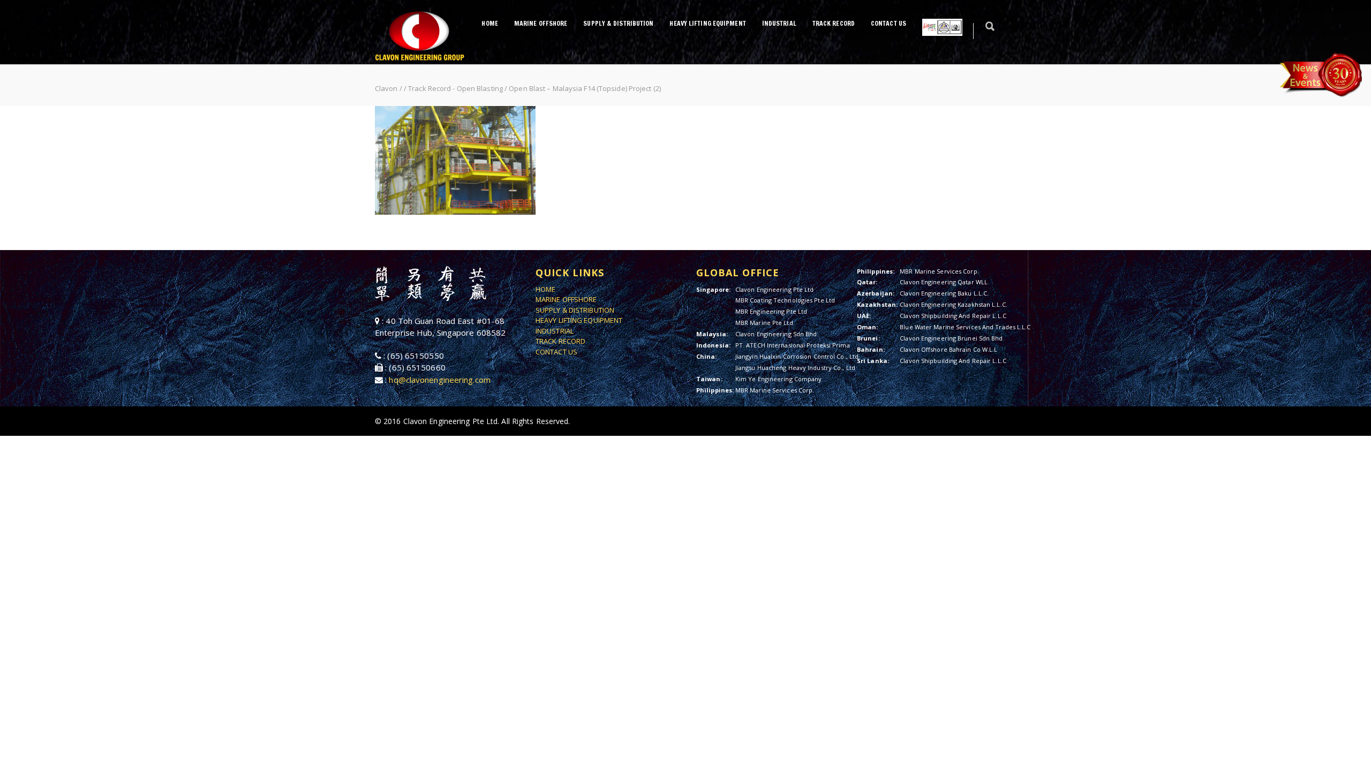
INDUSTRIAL (779, 23)
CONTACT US (888, 23)
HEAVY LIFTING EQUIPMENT (707, 23)
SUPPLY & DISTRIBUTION (618, 23)
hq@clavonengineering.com (439, 379)
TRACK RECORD (833, 23)
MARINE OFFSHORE (541, 23)
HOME (489, 23)
